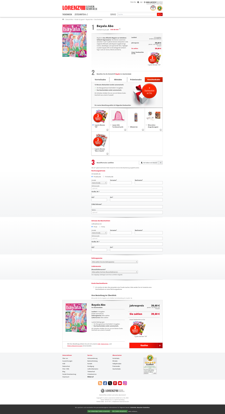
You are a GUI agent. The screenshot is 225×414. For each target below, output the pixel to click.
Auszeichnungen (67, 361)
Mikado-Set (134, 127)
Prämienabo (116, 366)
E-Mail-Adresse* (96, 204)
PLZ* (92, 197)
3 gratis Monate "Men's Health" (100, 150)
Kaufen (144, 345)
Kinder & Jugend (79, 19)
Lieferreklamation (92, 369)
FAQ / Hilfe (65, 369)
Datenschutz (66, 366)
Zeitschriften (69, 19)
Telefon (93, 210)
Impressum (65, 377)
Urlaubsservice (91, 374)
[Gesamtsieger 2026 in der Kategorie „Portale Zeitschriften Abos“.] (153, 8)
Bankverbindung (92, 361)
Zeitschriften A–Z (81, 14)
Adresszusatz (95, 186)
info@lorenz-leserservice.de (120, 401)
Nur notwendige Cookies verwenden (99, 411)
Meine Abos (133, 2)
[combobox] (137, 14)
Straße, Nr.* (95, 191)
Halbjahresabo (116, 363)
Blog (63, 371)
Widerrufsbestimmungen (74, 346)
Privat (95, 227)
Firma (103, 227)
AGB (98, 344)
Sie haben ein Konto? (150, 163)
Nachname (139, 180)
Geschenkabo (116, 369)
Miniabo (115, 361)
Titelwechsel (91, 371)
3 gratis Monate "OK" (100, 126)
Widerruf (90, 377)
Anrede (93, 180)
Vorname (113, 180)
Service (113, 14)
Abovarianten (117, 355)
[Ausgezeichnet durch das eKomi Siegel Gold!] (160, 8)
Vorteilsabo (115, 358)
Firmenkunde (109, 177)
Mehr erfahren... (133, 411)
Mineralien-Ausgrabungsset (153, 126)
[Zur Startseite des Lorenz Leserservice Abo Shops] (80, 7)
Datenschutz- (105, 344)
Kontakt (89, 363)
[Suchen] (160, 14)
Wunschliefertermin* (98, 269)
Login (141, 2)
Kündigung (90, 366)
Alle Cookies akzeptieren (119, 411)
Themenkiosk (67, 14)
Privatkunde (97, 177)
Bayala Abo (89, 19)
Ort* (111, 197)
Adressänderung (92, 358)
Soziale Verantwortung (69, 374)
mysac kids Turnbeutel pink (117, 126)
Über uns (65, 358)
